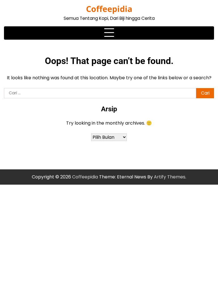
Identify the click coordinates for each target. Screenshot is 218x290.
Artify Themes (169, 177)
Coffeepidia (109, 8)
